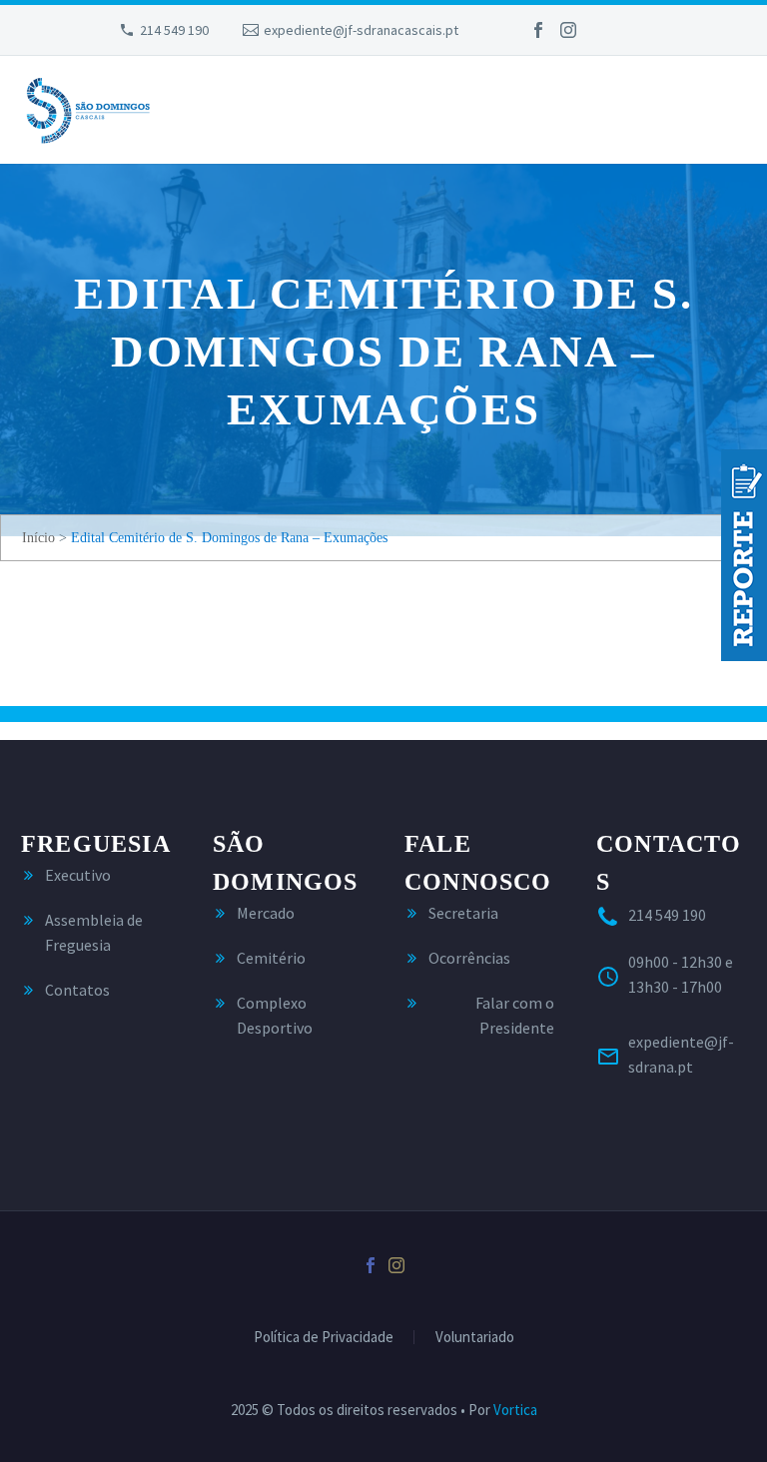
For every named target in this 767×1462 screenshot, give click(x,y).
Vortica (515, 1409)
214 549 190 (174, 30)
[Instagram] (568, 30)
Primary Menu (728, 112)
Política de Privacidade (323, 1337)
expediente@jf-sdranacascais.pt (361, 30)
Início (38, 537)
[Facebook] (538, 30)
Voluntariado (474, 1337)
